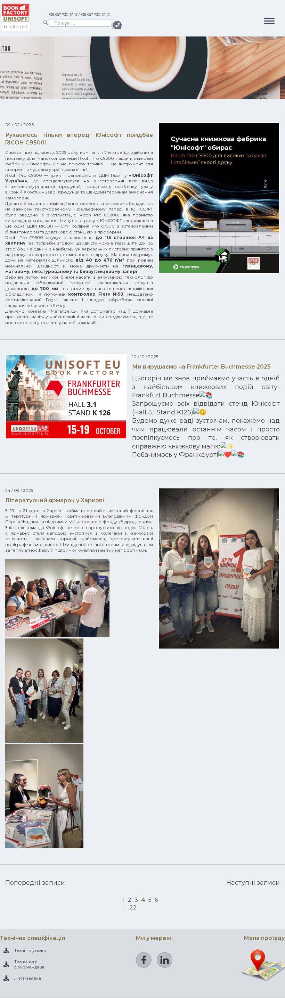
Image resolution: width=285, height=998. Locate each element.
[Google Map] (264, 977)
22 (133, 907)
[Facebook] (143, 960)
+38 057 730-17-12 (95, 14)
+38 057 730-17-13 (63, 14)
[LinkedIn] (164, 960)
